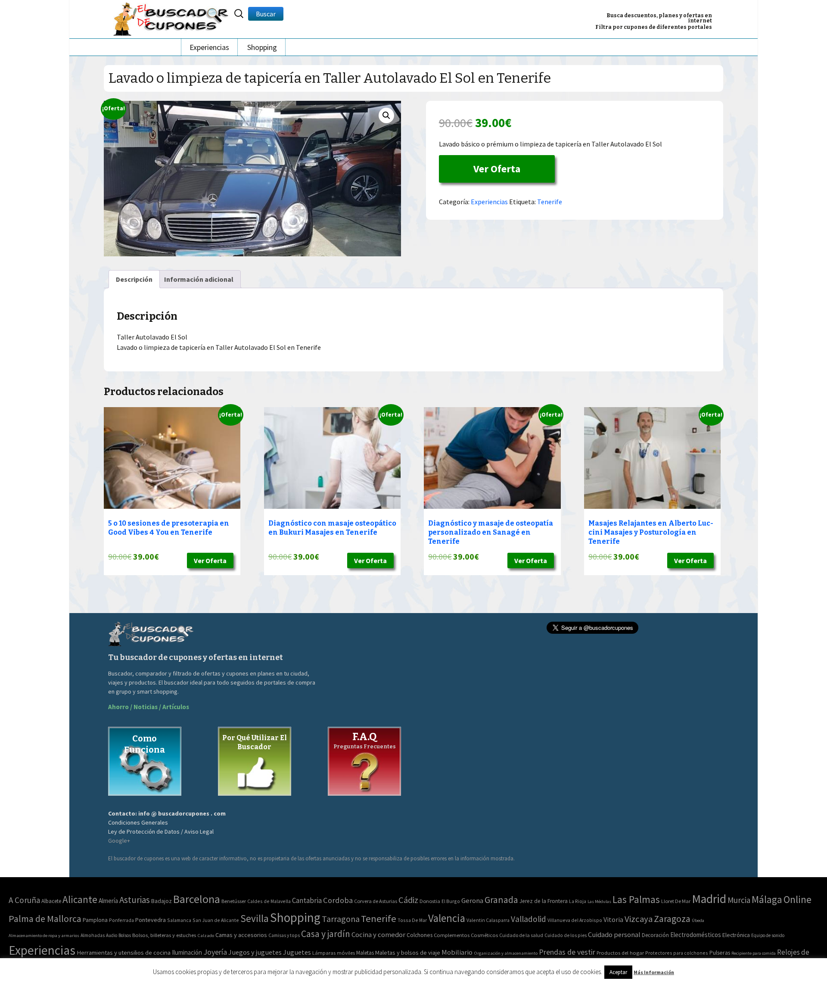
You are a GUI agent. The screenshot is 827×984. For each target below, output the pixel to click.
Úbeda (698, 920)
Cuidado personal (614, 934)
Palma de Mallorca (45, 918)
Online (797, 899)
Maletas (365, 952)
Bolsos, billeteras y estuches (164, 935)
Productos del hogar (620, 953)
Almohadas (93, 935)
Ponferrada (121, 920)
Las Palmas (636, 899)
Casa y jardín (325, 934)
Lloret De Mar (675, 901)
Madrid (709, 898)
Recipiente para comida (753, 953)
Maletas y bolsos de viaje (407, 952)
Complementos (451, 934)
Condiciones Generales (138, 822)
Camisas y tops (284, 935)
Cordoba (338, 900)
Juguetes (297, 952)
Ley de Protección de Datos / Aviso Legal (161, 831)
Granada (501, 900)
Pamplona (95, 920)
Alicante (79, 899)
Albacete (51, 901)
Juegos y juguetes (255, 952)
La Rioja (577, 901)
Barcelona (196, 899)
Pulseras (719, 952)
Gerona (472, 900)
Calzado (205, 935)
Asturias (134, 900)
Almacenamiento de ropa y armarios (44, 935)
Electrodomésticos (695, 935)
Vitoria (613, 919)
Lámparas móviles (333, 953)
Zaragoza (672, 919)
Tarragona (341, 918)
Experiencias (209, 47)
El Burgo (450, 901)
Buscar (266, 13)
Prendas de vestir (567, 952)
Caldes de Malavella (269, 901)
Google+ (119, 840)
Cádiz (408, 900)
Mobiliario (457, 952)
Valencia (446, 918)
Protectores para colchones (676, 953)
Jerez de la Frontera (543, 901)
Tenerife (549, 201)
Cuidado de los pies (565, 935)
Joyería (215, 952)
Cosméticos (484, 935)
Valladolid (528, 919)
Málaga (767, 899)
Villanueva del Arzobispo (574, 920)
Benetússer (233, 901)
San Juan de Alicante (216, 920)
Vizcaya (639, 919)
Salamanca (179, 920)
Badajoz (161, 901)
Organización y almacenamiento (506, 953)
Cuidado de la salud (521, 935)
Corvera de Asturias (375, 901)
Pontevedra (150, 920)
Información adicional (198, 279)
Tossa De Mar (412, 920)
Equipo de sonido (767, 935)
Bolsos (124, 935)
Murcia (739, 900)
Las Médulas (599, 901)
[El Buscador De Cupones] (171, 18)
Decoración (655, 935)
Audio (111, 935)
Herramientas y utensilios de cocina (124, 952)
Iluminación (187, 952)
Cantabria (307, 900)
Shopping (262, 47)
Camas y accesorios (241, 935)
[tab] (134, 279)
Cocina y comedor (378, 934)
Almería (108, 901)
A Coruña (24, 900)
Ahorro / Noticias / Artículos (148, 707)
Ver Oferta (496, 168)
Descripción (134, 279)
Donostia (430, 901)
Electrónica (736, 935)
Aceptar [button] (618, 972)
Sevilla (254, 918)
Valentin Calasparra (488, 920)
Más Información (654, 972)
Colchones (419, 935)
